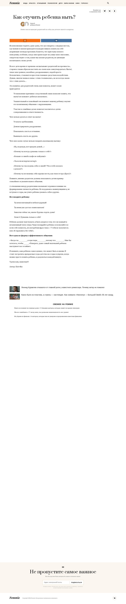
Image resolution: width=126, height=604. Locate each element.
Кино (78, 3)
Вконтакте (110, 11)
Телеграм (105, 11)
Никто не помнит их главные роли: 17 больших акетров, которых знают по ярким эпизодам (46, 308)
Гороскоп (85, 3)
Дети (60, 3)
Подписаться (76, 582)
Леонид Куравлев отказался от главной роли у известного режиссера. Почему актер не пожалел (62, 287)
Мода (25, 3)
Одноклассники (114, 11)
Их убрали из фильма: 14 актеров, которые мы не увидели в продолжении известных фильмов (48, 316)
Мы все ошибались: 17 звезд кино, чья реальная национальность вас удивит (41, 312)
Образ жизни (69, 3)
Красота (32, 3)
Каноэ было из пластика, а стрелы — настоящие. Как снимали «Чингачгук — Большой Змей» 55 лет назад (67, 295)
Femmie (20, 3)
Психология (52, 3)
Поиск (108, 3)
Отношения (41, 3)
